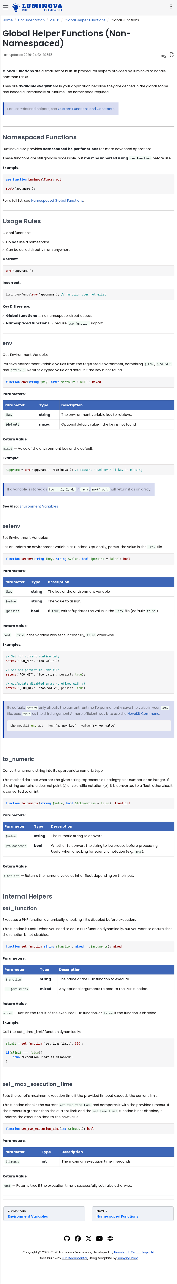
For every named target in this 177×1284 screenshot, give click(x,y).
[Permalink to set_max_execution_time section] (75, 1084)
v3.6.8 (54, 20)
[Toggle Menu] (5, 7)
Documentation (31, 20)
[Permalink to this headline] (70, 43)
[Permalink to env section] (15, 343)
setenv (11, 526)
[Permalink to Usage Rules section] (44, 221)
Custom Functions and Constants (86, 108)
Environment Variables (38, 506)
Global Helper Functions (85, 20)
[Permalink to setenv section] (23, 526)
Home (8, 20)
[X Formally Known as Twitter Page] (88, 1239)
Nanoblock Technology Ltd (134, 1252)
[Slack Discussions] (110, 1239)
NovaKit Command (143, 713)
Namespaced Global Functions (57, 200)
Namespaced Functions (40, 137)
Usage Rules (22, 221)
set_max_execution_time (37, 1084)
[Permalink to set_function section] (40, 908)
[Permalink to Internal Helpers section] (55, 896)
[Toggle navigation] (170, 6)
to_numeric (18, 759)
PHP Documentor (74, 1258)
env (7, 343)
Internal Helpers (27, 896)
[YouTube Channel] (99, 1239)
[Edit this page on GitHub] (171, 55)
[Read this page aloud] (163, 56)
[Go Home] (38, 7)
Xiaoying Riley (127, 1258)
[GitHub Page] (67, 1239)
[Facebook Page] (78, 1239)
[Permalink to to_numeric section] (37, 759)
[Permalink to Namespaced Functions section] (80, 137)
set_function (20, 908)
